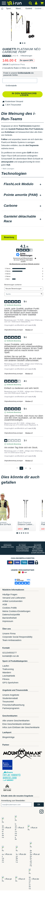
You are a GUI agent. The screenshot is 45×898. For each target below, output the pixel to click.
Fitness (5, 679)
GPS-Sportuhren (10, 682)
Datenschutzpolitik (11, 614)
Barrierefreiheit (9, 618)
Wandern (6, 672)
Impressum (7, 621)
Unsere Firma (8, 633)
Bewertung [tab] (9, 237)
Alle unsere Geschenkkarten (16, 720)
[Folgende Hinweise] (30, 468)
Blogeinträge (8, 737)
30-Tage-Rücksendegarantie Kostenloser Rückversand (23, 548)
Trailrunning (8, 669)
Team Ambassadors (11, 640)
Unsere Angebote (10, 695)
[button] (19, 80)
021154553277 (9, 653)
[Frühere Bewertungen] (17, 468)
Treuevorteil (8, 701)
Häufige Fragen (9, 594)
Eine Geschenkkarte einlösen (16, 724)
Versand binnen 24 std (7, 546)
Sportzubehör (9, 8)
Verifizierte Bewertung (14, 305)
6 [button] (29, 535)
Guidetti (28, 8)
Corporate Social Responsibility (17, 637)
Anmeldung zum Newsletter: (13, 801)
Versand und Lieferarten (13, 598)
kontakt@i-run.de (10, 656)
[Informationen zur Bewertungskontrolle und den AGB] (35, 258)
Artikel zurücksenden (12, 601)
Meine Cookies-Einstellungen (16, 611)
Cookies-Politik (9, 608)
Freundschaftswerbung (13, 705)
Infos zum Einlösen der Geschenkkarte (20, 727)
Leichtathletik (8, 676)
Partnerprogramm (10, 708)
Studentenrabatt (10, 698)
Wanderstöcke (19, 8)
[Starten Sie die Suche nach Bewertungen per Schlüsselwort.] (41, 294)
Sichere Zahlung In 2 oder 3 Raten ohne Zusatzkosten (38, 549)
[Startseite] (2, 8)
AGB (4, 604)
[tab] (22, 184)
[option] (22, 26)
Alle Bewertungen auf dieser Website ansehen (24, 264)
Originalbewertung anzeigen (13, 330)
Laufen (5, 666)
